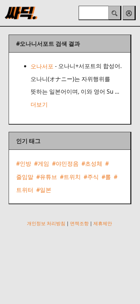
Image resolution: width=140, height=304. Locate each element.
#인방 (23, 164)
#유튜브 (46, 177)
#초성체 (91, 164)
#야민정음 (65, 164)
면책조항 (79, 223)
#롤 (106, 177)
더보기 (39, 104)
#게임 (41, 164)
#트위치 (70, 177)
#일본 (43, 190)
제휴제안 (102, 223)
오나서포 (42, 66)
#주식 (91, 177)
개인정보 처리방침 (46, 223)
